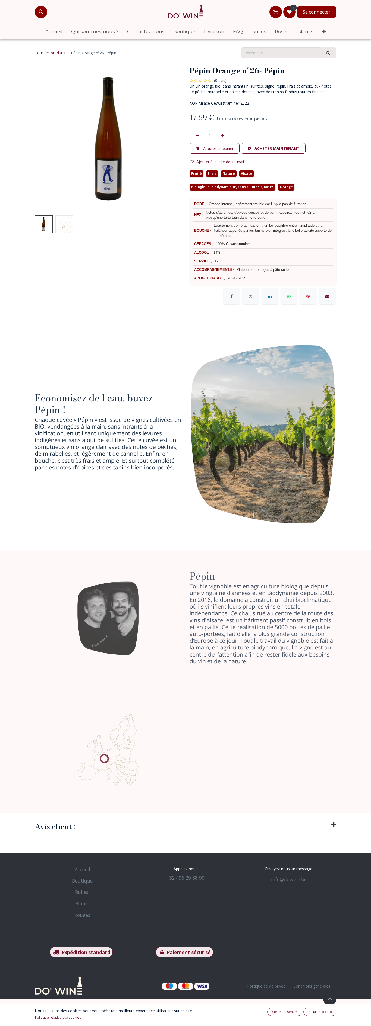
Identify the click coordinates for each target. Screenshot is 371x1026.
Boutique (82, 880)
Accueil (82, 869)
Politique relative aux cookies (58, 1017)
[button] (41, 12)
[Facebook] (232, 296)
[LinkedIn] (270, 296)
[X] (251, 296)
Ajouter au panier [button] (218, 148)
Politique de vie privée (266, 986)
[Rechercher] (328, 52)
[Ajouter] (222, 135)
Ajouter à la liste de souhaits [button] (221, 161)
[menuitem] (54, 31)
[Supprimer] (197, 135)
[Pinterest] (308, 296)
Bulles (81, 892)
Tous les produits (50, 52)
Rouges (82, 915)
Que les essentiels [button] (284, 1011)
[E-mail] (327, 296)
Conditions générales (311, 986)
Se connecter (316, 12)
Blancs (82, 903)
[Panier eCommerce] (275, 12)
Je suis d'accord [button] (320, 1011)
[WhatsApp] (289, 296)
